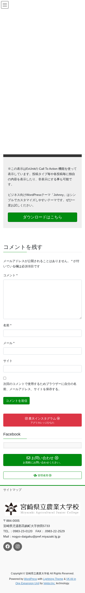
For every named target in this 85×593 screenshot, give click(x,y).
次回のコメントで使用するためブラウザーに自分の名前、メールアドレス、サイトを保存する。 (39, 386)
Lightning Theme (53, 578)
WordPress (30, 578)
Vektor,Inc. (49, 583)
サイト (7, 361)
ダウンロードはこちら (42, 217)
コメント (10, 275)
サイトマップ (12, 489)
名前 (7, 325)
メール (8, 343)
